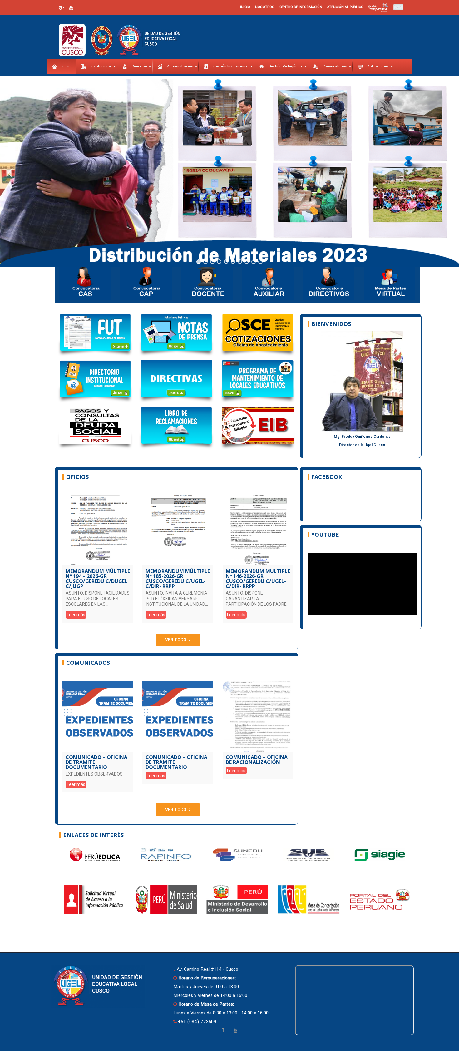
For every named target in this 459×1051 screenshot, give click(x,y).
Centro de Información (300, 7)
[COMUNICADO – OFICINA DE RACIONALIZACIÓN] (258, 716)
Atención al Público (345, 7)
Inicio (245, 7)
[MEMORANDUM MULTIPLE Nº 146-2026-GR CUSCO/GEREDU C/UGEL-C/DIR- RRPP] (258, 530)
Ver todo (175, 639)
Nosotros (264, 7)
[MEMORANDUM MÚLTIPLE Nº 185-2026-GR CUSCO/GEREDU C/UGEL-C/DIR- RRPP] (177, 530)
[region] (229, 173)
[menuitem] (61, 66)
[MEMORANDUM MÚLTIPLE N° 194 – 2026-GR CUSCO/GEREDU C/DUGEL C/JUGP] (97, 530)
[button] (10, 173)
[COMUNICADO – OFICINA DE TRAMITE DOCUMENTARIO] (97, 716)
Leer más (76, 614)
